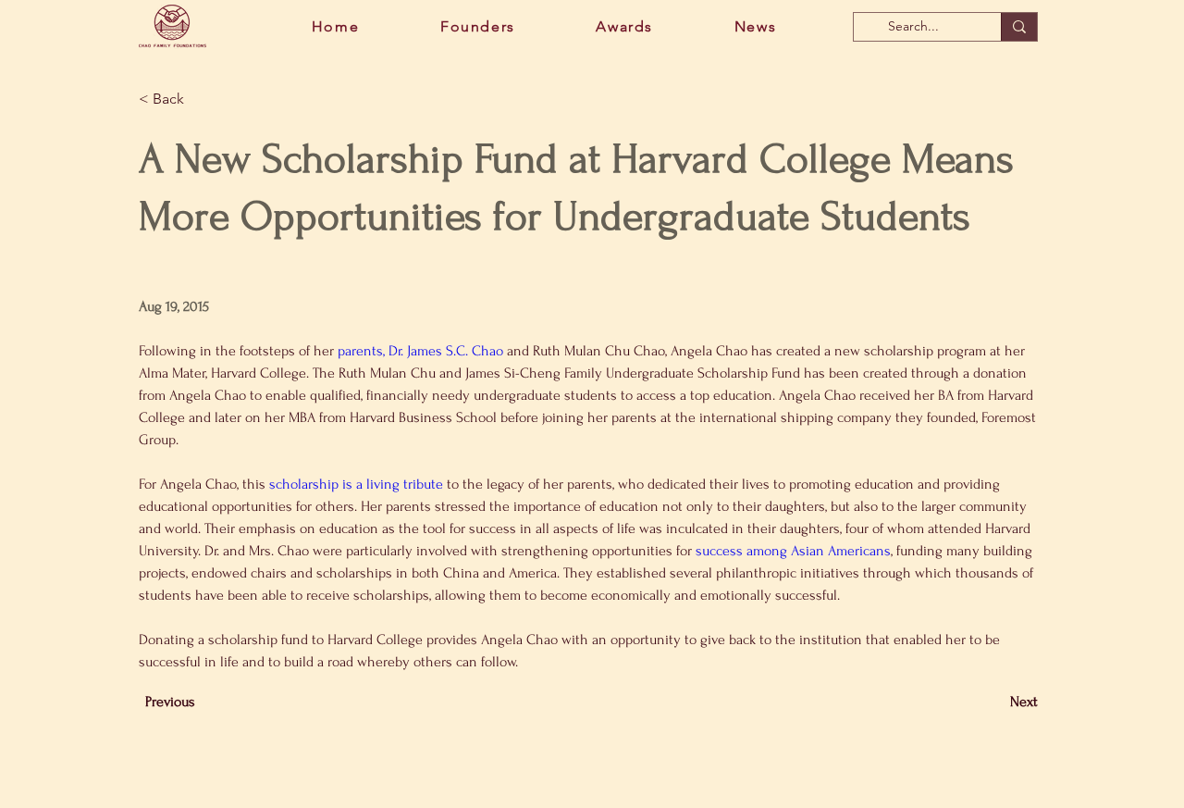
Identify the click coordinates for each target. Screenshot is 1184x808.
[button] (200, 99)
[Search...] (1019, 27)
